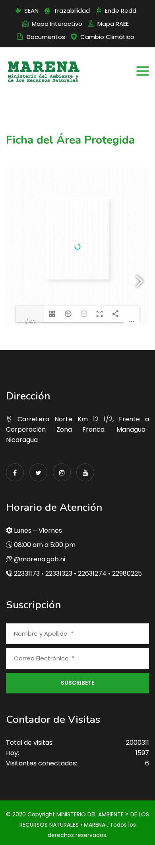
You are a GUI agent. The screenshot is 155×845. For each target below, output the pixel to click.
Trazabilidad (72, 10)
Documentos (46, 37)
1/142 (30, 321)
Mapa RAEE (113, 23)
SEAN (31, 10)
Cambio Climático (107, 37)
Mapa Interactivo (57, 23)
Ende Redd (120, 10)
